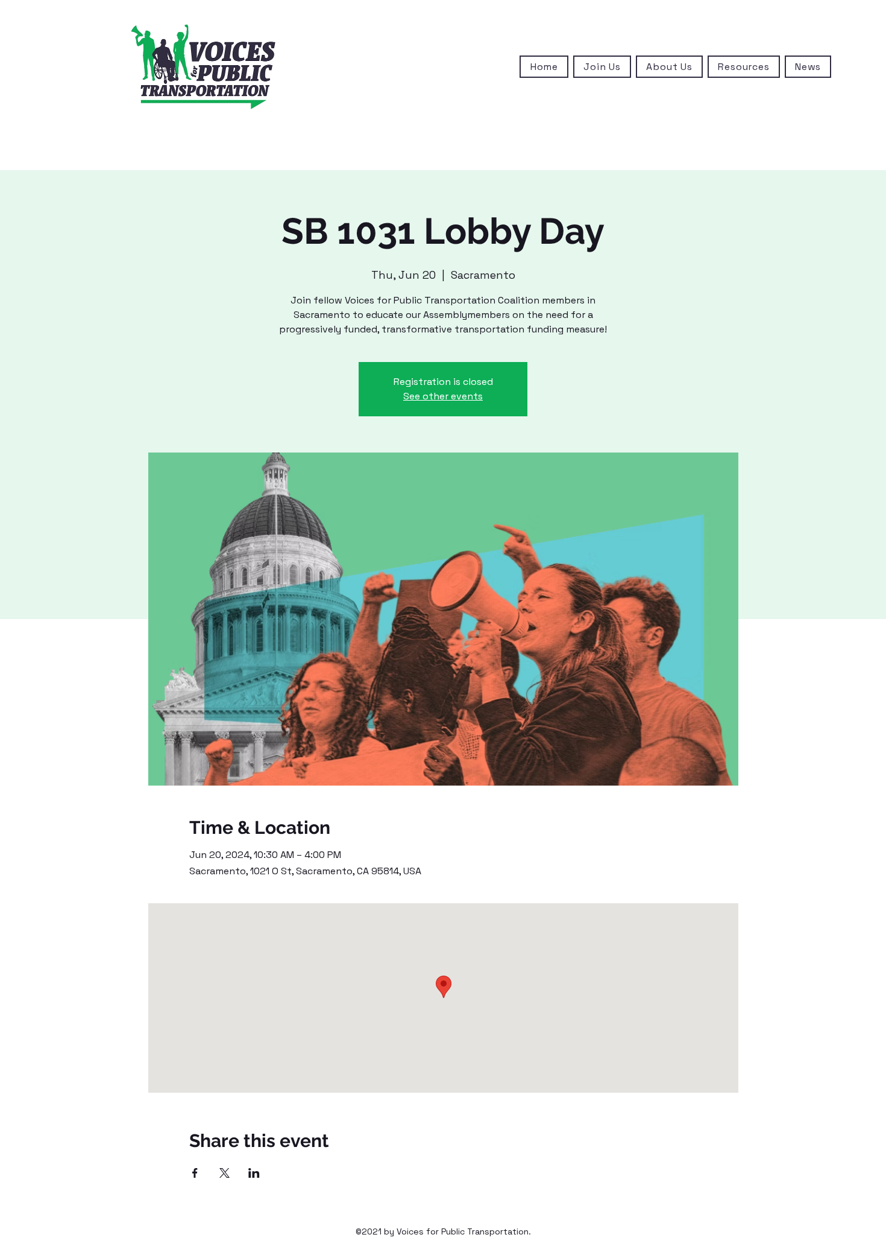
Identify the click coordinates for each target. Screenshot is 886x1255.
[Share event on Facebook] (195, 1173)
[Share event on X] (224, 1173)
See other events (443, 396)
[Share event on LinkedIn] (254, 1173)
